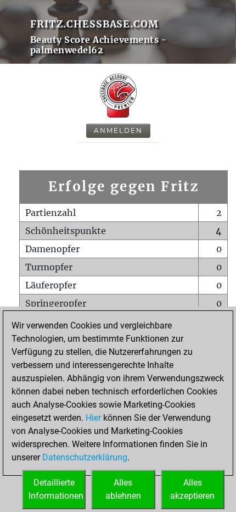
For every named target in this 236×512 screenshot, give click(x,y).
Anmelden (118, 130)
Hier (93, 418)
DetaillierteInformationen (56, 489)
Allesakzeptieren (192, 489)
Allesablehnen (123, 489)
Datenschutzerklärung (84, 457)
